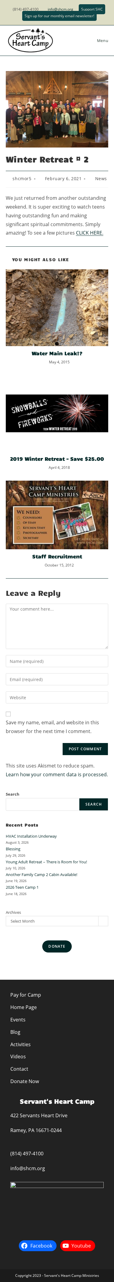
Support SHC (92, 9)
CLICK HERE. (89, 232)
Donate (56, 946)
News (101, 178)
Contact (19, 1069)
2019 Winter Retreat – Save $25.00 (57, 459)
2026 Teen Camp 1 (22, 887)
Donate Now (24, 1081)
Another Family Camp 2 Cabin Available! (41, 874)
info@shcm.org (60, 9)
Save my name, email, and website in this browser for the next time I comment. (52, 727)
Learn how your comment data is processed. (57, 774)
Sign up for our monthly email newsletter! (59, 15)
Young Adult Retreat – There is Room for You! (46, 862)
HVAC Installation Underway (31, 836)
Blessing (13, 849)
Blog (15, 1032)
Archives (13, 912)
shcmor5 (21, 178)
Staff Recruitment (57, 556)
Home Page (23, 1007)
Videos (18, 1056)
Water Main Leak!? (57, 353)
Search (12, 794)
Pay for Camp (25, 995)
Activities (20, 1044)
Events (18, 1019)
